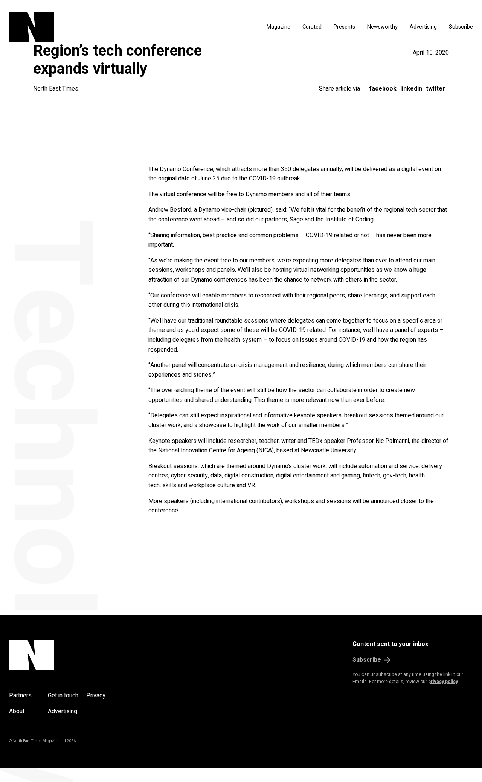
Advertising (423, 27)
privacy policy (443, 681)
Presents (344, 27)
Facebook (383, 88)
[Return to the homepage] (84, 27)
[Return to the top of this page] (67, 655)
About (16, 711)
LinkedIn (411, 88)
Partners (20, 695)
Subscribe (461, 27)
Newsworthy (382, 27)
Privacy (95, 695)
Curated (312, 27)
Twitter (435, 88)
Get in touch (63, 695)
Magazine (278, 27)
